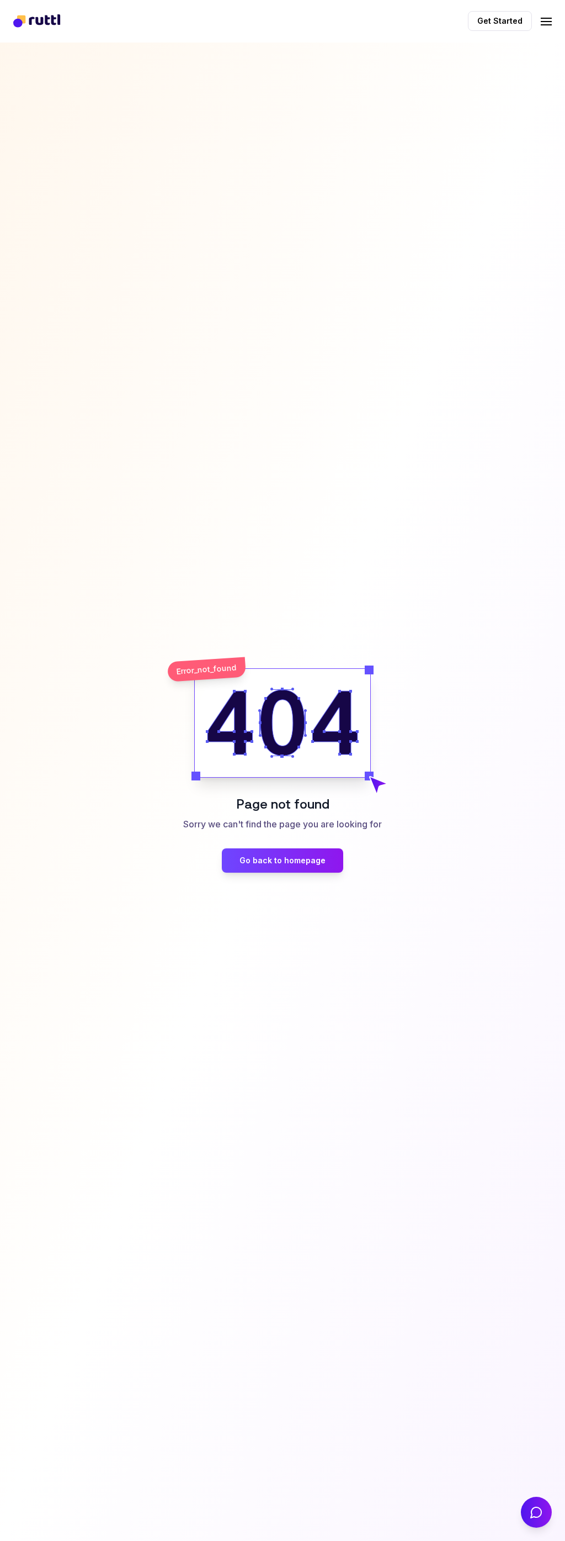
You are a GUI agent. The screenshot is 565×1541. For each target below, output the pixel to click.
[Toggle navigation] (546, 19)
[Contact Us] (536, 1512)
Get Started (500, 20)
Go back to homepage (282, 860)
